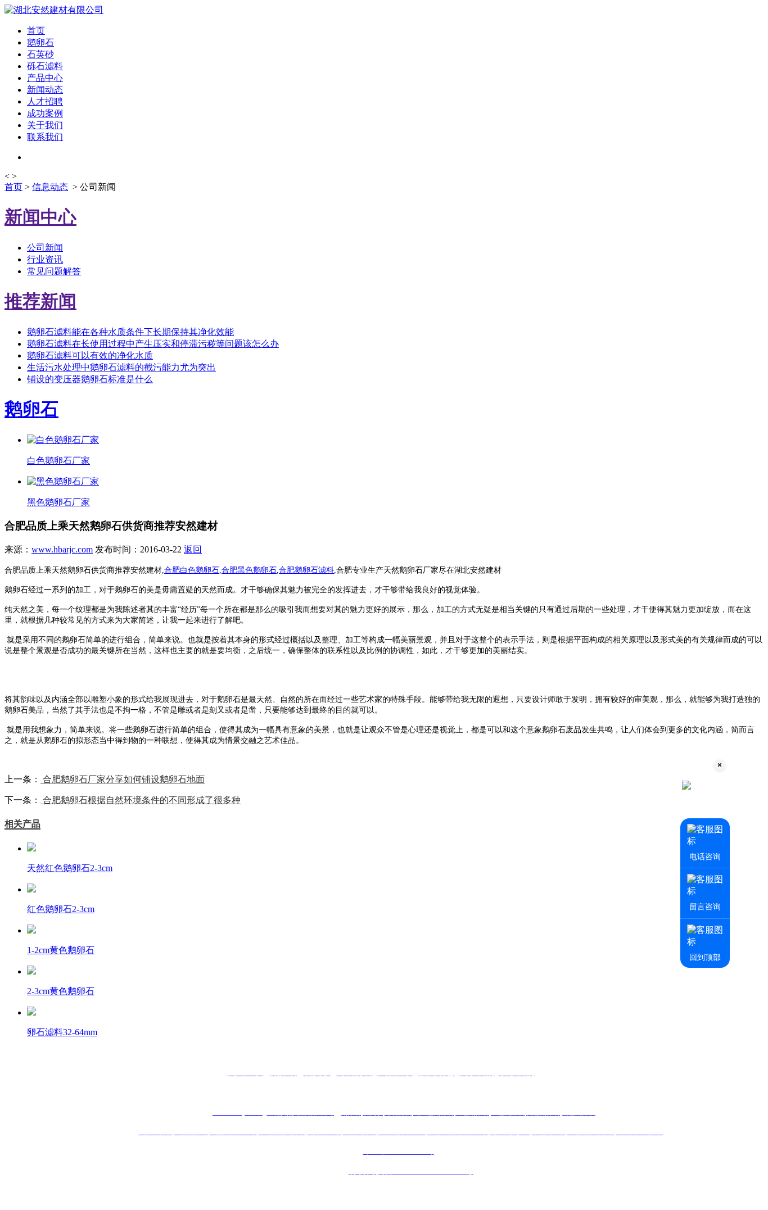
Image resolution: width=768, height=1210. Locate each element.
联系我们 (45, 137)
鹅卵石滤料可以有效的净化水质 (90, 355)
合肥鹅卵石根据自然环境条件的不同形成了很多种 (140, 800)
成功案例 (45, 113)
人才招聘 (45, 101)
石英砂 (40, 54)
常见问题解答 (54, 271)
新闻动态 (45, 89)
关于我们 (45, 125)
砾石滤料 (45, 66)
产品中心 (45, 78)
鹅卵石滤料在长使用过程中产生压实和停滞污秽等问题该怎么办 (153, 343)
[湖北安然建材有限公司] (53, 10)
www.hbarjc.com (62, 549)
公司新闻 (45, 247)
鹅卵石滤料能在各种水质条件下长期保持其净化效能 (130, 332)
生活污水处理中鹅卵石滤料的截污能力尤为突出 (121, 367)
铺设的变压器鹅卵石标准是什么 (90, 379)
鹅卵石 (40, 42)
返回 (193, 549)
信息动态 (50, 187)
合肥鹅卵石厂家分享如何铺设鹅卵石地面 (122, 779)
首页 (36, 30)
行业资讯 (45, 259)
